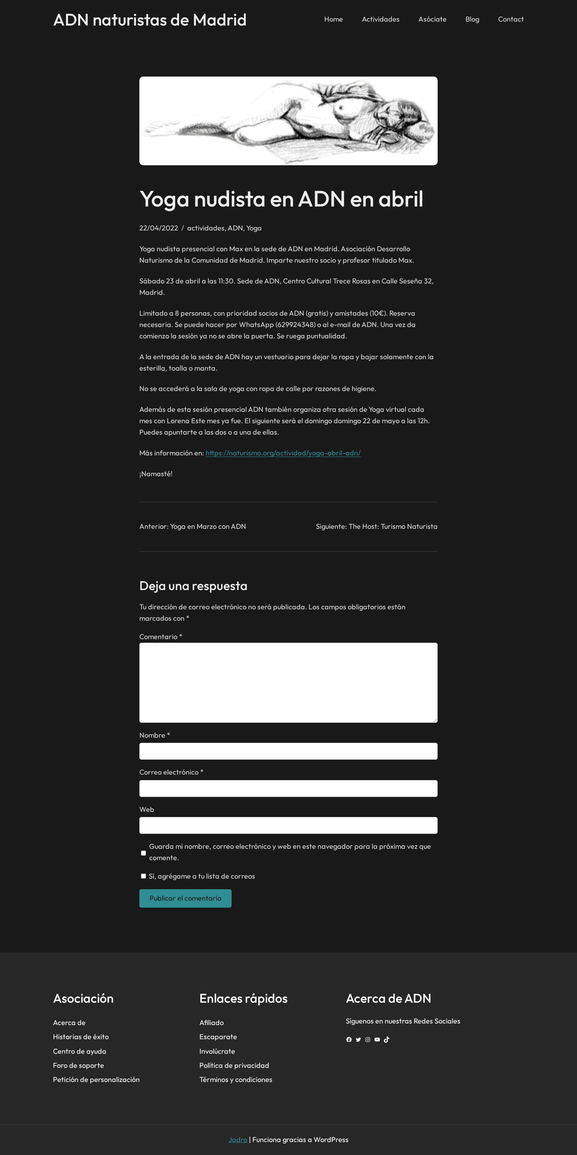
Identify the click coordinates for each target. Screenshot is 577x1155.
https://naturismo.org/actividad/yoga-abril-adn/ (283, 452)
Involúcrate (217, 1051)
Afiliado (211, 1022)
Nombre (154, 735)
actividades (206, 227)
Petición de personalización (96, 1079)
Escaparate (218, 1036)
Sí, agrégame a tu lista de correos (201, 876)
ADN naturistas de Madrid (150, 19)
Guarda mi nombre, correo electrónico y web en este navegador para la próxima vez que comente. (290, 852)
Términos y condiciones (235, 1079)
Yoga (254, 227)
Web (146, 809)
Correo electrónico (171, 772)
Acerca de (69, 1022)
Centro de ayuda (79, 1051)
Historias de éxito (81, 1036)
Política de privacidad (234, 1065)
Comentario (161, 636)
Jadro (237, 1139)
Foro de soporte (78, 1065)
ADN (235, 227)
